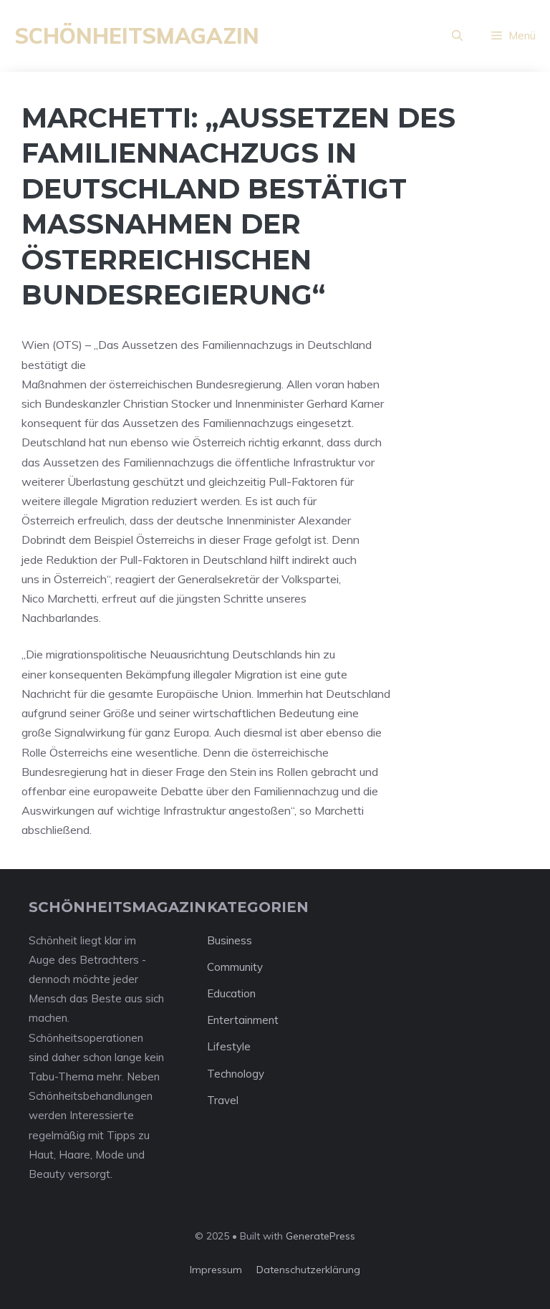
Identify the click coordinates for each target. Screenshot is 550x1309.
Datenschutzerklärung (308, 1269)
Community (235, 967)
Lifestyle (229, 1046)
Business (229, 940)
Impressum (216, 1269)
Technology (235, 1073)
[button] (457, 36)
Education (231, 993)
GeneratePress (320, 1235)
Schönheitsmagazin (136, 35)
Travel (222, 1100)
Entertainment (243, 1020)
